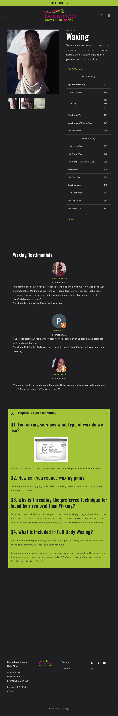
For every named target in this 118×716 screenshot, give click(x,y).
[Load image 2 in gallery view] (26, 103)
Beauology (64, 709)
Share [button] (72, 219)
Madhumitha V (59, 278)
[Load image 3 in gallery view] (39, 103)
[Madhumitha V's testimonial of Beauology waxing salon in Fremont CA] (59, 269)
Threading (72, 522)
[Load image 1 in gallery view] (13, 103)
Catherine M (59, 374)
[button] (6, 15)
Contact (66, 668)
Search (65, 662)
